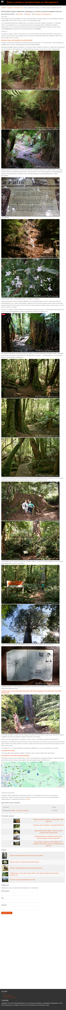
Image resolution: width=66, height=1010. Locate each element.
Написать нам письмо (8, 995)
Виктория (28, 14)
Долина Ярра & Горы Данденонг (42, 14)
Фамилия (4, 905)
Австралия (10, 7)
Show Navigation (2, 2)
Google (63, 786)
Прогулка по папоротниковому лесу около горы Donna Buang (26, 855)
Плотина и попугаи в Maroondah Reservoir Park (22, 879)
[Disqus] (33, 933)
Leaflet (57, 786)
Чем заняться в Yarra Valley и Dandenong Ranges (15, 755)
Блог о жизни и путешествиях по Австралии (32, 2)
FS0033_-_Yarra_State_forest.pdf (19, 810)
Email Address (5, 891)
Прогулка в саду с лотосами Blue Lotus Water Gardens (16, 40)
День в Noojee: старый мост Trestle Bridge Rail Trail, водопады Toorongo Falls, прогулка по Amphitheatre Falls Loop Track (48, 843)
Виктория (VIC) (18, 7)
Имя (2, 898)
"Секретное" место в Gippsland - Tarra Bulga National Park (48, 825)
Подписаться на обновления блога (10, 997)
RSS (5, 993)
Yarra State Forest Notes (8, 750)
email (28, 799)
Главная (3, 7)
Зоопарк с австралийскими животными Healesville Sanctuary (26, 868)
